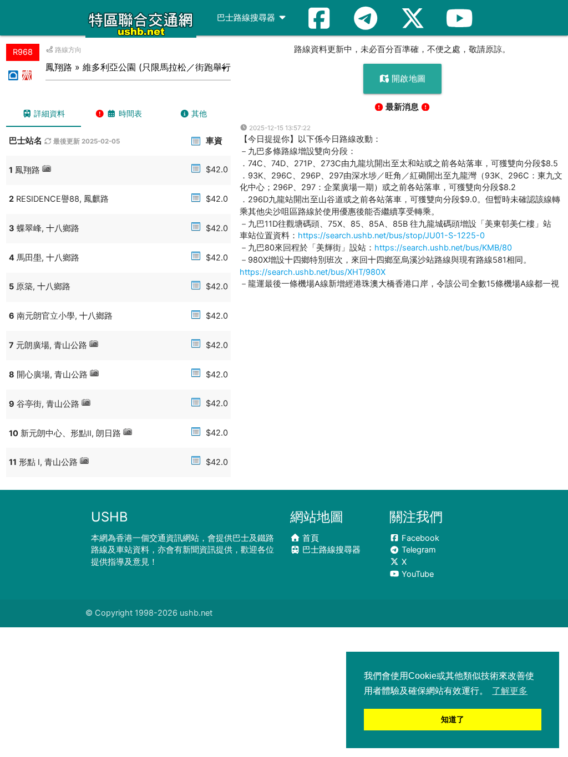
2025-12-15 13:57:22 (279, 128)
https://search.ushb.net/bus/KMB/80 (443, 248)
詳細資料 (48, 113)
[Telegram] (365, 17)
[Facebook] (319, 17)
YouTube (416, 574)
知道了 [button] (452, 719)
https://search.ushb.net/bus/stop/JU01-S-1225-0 (391, 236)
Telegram (417, 550)
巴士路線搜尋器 (247, 18)
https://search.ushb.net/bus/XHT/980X (313, 272)
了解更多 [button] (510, 690)
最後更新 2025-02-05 (86, 141)
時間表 (129, 113)
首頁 (309, 538)
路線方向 (67, 50)
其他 (198, 113)
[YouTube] (459, 17)
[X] (412, 17)
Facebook (419, 538)
